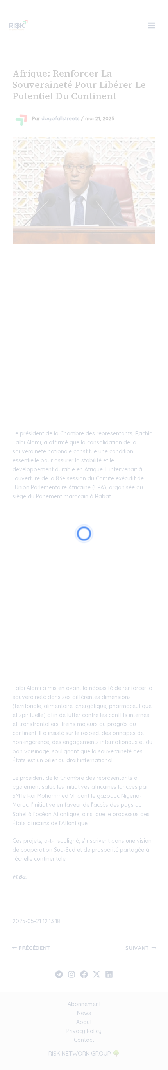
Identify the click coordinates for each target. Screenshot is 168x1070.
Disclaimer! (130, 21)
